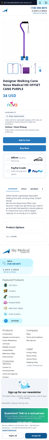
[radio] (24, 159)
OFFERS (15, 321)
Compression (14, 297)
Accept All (36, 435)
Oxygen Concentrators (11, 337)
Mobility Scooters (9, 347)
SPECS (24, 189)
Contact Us (7, 367)
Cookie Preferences (35, 365)
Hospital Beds (14, 302)
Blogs (29, 334)
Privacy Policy (32, 352)
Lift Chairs (13, 285)
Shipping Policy (32, 362)
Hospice (6, 377)
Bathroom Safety (16, 308)
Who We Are (31, 340)
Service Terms (32, 359)
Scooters (12, 291)
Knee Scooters (15, 314)
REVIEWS (34, 189)
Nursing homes (8, 370)
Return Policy (31, 356)
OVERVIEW (12, 189)
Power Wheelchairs (10, 340)
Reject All (13, 435)
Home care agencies (10, 374)
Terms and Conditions (35, 337)
